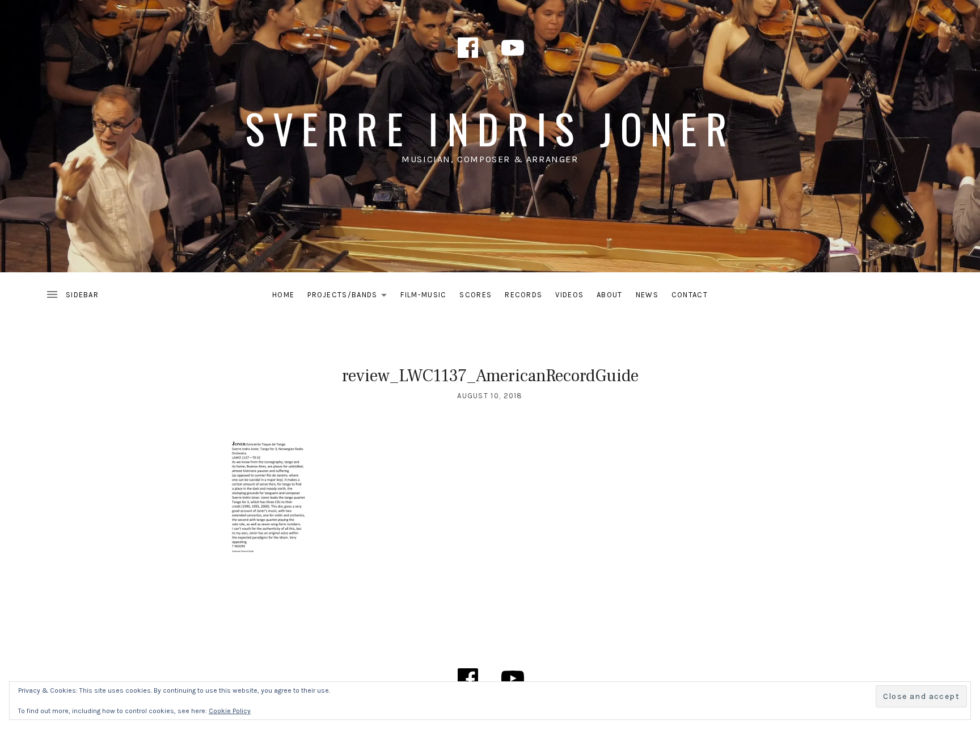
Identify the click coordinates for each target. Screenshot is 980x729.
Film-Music (423, 294)
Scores (475, 294)
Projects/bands (350, 297)
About (610, 294)
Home (283, 294)
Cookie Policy (230, 711)
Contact (689, 294)
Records (523, 294)
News (647, 294)
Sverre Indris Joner (490, 128)
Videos (569, 294)
